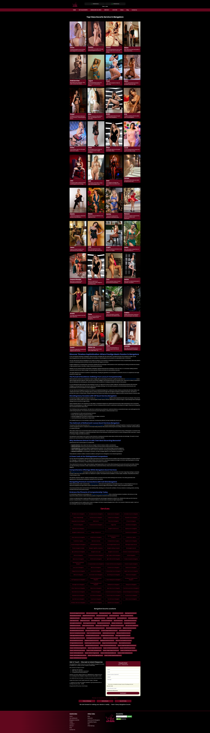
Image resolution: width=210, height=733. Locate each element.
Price (71, 727)
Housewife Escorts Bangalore (131, 517)
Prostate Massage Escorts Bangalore (96, 584)
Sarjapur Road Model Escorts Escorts (109, 643)
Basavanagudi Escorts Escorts (89, 623)
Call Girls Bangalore (131, 555)
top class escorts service (130, 379)
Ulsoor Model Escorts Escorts (125, 643)
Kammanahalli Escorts (121, 618)
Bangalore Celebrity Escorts (78, 532)
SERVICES (106, 10)
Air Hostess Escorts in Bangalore (96, 514)
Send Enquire (123, 693)
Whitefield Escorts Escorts (118, 613)
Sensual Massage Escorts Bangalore (131, 591)
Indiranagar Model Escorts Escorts (77, 635)
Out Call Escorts (73, 718)
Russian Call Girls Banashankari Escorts (108, 645)
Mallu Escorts (96, 521)
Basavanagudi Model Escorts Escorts (113, 628)
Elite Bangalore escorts (131, 548)
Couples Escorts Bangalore (113, 517)
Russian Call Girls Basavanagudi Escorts (78, 648)
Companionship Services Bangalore (96, 564)
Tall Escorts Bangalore (96, 591)
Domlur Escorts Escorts (114, 615)
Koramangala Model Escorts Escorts (94, 638)
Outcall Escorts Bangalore (131, 524)
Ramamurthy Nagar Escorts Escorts (77, 613)
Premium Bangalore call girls (78, 548)
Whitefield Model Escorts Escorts (76, 645)
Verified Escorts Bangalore (96, 537)
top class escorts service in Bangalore (100, 494)
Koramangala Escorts (132, 618)
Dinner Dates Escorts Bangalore (78, 588)
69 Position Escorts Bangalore (78, 514)
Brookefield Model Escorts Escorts (77, 630)
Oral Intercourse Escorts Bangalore (113, 591)
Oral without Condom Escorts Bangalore (131, 579)
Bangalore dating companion (113, 548)
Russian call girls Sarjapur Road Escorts (111, 650)
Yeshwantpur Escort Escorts (105, 613)
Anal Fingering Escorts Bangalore (78, 579)
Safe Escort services (96, 541)
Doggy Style (113, 524)
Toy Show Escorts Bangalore (131, 595)
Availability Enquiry (92, 722)
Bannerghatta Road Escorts (75, 623)
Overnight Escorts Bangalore (78, 584)
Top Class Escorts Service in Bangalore (113, 536)
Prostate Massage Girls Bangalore (78, 544)
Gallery (71, 722)
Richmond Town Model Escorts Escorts (123, 640)
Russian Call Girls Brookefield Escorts (111, 648)
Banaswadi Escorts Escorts (75, 615)
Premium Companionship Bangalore (131, 551)
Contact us (134, 10)
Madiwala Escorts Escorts (75, 625)
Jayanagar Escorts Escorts (99, 618)
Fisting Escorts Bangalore (131, 584)
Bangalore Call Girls (74, 720)
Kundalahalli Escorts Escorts (129, 623)
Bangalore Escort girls (96, 551)
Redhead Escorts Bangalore (113, 584)
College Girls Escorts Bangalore (78, 571)
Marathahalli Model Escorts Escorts (127, 638)
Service (71, 725)
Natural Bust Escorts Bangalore (78, 591)
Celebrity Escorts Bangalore (96, 602)
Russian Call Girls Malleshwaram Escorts (78, 655)
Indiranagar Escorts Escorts (86, 618)
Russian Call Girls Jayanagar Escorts (94, 650)
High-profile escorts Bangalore (78, 551)
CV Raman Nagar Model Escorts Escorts (109, 630)
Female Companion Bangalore (131, 564)
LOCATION (114, 10)
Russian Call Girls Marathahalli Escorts (108, 653)
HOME (74, 10)
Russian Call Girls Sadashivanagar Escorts (113, 655)
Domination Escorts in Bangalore (131, 514)
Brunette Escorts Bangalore (113, 567)
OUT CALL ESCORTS (83, 10)
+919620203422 (95, 3)
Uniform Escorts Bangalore (131, 599)
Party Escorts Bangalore (113, 521)
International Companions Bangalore (78, 563)
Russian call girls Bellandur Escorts (95, 648)
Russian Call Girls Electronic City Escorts (129, 650)
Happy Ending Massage (78, 517)
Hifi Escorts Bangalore (78, 555)
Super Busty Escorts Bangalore (113, 588)
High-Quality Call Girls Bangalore (113, 555)
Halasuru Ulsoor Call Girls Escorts (102, 625)
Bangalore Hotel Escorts (113, 528)
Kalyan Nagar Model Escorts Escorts (123, 635)
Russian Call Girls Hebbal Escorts (76, 653)
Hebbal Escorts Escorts (74, 618)
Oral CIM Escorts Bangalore (96, 595)
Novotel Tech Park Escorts (107, 620)
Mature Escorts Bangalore (78, 559)
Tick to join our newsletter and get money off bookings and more (120, 684)
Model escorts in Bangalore (131, 528)
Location (72, 724)
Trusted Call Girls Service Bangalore (113, 564)
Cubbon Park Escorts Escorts (88, 625)
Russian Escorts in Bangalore (113, 514)
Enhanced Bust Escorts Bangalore (113, 571)
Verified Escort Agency (131, 537)
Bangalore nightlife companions (96, 548)
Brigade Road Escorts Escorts (89, 615)
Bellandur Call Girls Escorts (117, 623)
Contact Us (72, 729)
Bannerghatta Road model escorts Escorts (95, 628)
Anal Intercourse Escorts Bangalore (131, 588)
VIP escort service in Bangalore (102, 398)
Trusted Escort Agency (78, 541)
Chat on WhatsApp (87, 701)
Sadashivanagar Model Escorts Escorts (92, 643)
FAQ (89, 724)
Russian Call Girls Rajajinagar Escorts (95, 655)
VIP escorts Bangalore (131, 521)
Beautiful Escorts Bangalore (113, 602)
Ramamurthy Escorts (118, 620)
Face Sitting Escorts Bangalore (113, 574)
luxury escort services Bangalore (97, 425)
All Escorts (90, 718)
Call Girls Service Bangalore (96, 559)
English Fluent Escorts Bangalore (131, 571)
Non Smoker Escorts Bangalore (96, 574)
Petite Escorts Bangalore (131, 574)
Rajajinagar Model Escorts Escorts (107, 640)
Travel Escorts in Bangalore (131, 532)
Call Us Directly (105, 701)
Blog (127, 10)
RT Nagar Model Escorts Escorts (76, 643)
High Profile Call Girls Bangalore (113, 559)
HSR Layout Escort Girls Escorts (132, 625)
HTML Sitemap (91, 725)
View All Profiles (123, 701)
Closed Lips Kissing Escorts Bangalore (96, 579)
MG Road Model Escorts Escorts (76, 640)
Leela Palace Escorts (74, 620)
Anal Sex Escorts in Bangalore (96, 517)
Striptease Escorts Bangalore (78, 595)
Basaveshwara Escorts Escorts (103, 623)
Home (71, 716)
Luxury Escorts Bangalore (78, 567)
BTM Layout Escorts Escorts (102, 615)
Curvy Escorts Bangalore (96, 571)
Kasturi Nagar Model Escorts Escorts (77, 638)
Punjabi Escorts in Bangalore (131, 541)
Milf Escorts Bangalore (78, 574)
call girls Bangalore (94, 484)
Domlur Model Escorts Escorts (125, 630)
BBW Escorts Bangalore (96, 567)
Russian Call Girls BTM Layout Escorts (127, 648)
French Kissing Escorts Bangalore (113, 579)
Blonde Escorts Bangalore (131, 567)
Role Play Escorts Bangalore (78, 528)
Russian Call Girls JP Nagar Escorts (92, 653)
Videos (121, 10)
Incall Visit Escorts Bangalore (78, 599)
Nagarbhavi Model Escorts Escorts (91, 640)
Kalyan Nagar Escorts (111, 618)
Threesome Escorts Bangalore (95, 524)
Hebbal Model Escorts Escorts (109, 633)
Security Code (110, 686)
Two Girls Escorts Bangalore (113, 599)
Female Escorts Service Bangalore (96, 555)
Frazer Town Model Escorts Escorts (94, 633)
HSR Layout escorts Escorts (91, 613)
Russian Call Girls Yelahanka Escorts (125, 653)
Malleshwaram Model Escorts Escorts (110, 638)
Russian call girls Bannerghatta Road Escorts (127, 645)
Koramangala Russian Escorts (113, 544)
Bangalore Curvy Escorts (113, 551)
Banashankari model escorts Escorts (77, 628)
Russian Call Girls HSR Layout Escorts (77, 650)
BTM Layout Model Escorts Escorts (92, 630)
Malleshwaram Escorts (84, 620)
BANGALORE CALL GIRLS (96, 10)
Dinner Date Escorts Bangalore (78, 537)
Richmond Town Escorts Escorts (117, 625)
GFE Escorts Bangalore (78, 524)
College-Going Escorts (96, 532)
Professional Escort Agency (113, 541)
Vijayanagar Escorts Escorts (130, 613)
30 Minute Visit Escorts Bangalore (78, 602)
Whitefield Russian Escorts (95, 544)
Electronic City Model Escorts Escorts (77, 633)
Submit (129, 716)
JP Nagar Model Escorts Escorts (107, 635)
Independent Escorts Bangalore (78, 521)
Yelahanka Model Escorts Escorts (91, 645)
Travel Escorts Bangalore (95, 599)
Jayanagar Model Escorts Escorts (92, 635)
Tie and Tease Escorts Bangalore (113, 595)
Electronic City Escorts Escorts (127, 615)
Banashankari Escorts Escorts (130, 620)
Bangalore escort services (77, 472)
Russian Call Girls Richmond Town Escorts (78, 657)
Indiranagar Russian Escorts (131, 544)
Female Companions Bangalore (131, 559)
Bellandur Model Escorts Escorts (129, 628)
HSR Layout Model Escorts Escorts (123, 633)
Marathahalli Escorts (95, 620)
